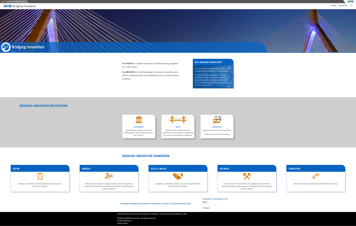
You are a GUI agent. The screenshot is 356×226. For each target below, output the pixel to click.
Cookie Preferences (124, 221)
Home (334, 5)
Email (205, 202)
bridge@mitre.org (183, 204)
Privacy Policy (122, 223)
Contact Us (343, 5)
